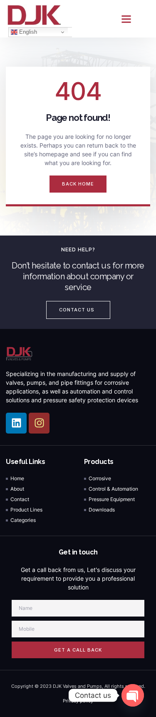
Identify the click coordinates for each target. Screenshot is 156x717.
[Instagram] (39, 423)
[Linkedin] (16, 423)
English (27, 32)
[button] (126, 19)
